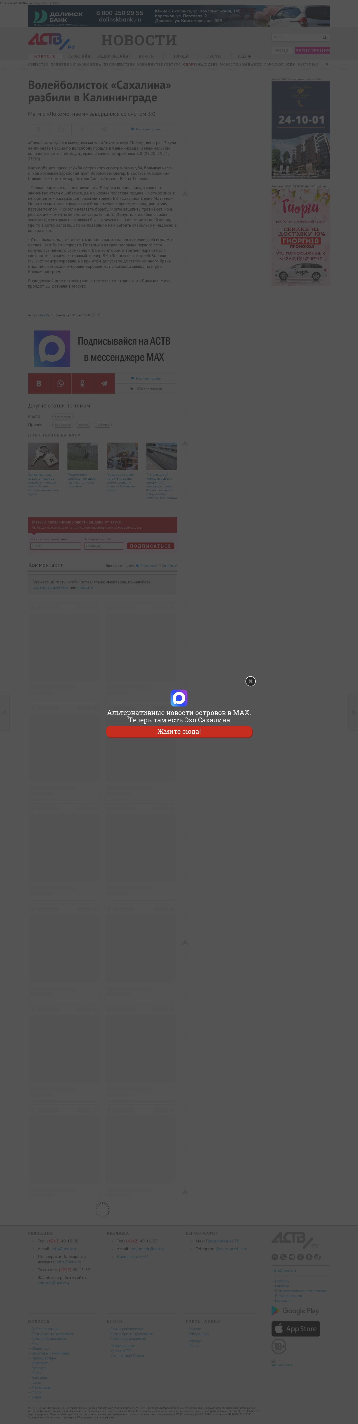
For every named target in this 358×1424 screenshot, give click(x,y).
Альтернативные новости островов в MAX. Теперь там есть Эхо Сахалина (179, 716)
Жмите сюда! (179, 731)
